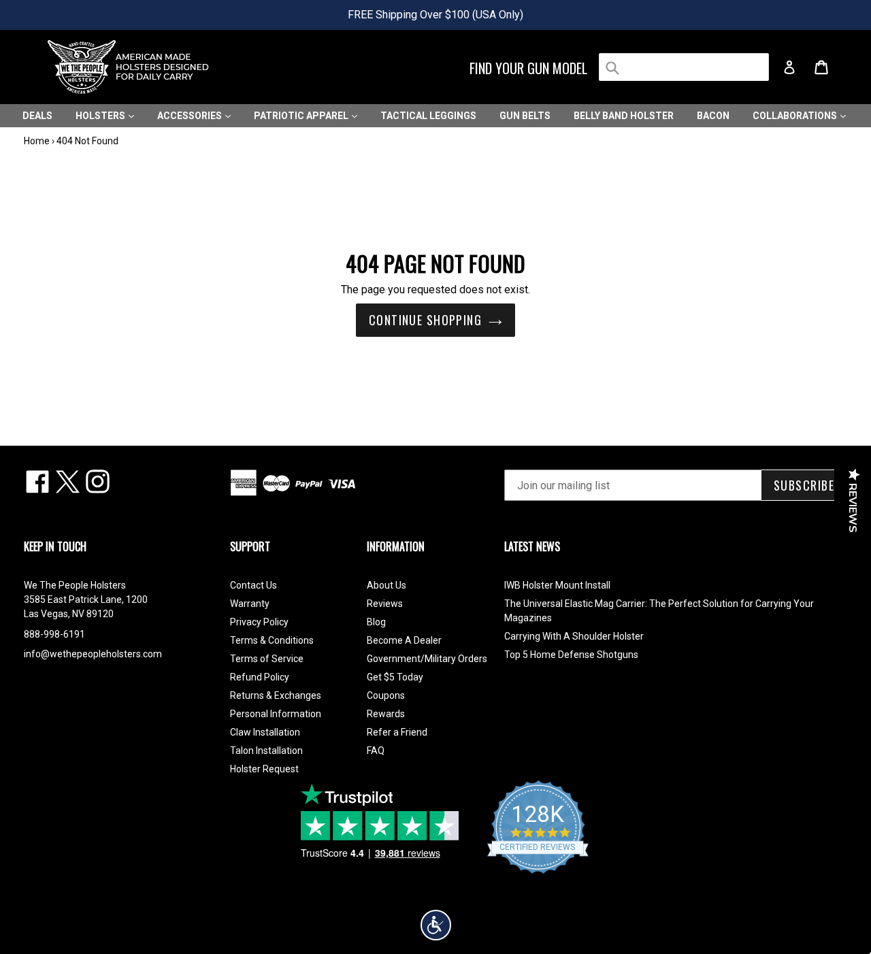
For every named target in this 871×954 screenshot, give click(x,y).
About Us (386, 585)
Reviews (385, 603)
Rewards (386, 713)
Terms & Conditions (272, 640)
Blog (376, 621)
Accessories (190, 115)
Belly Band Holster (624, 115)
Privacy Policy (259, 621)
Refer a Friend (397, 732)
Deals (37, 115)
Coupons (386, 695)
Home (37, 140)
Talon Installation (266, 750)
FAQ (375, 750)
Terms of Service (266, 658)
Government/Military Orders (427, 658)
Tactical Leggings (428, 115)
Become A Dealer (404, 640)
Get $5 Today (395, 677)
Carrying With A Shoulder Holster (574, 636)
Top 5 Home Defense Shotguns (571, 654)
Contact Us (253, 585)
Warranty (249, 603)
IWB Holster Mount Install (557, 585)
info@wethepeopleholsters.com (93, 653)
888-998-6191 (54, 634)
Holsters (101, 115)
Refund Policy (259, 677)
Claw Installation (265, 732)
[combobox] (684, 67)
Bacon (713, 115)
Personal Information (275, 713)
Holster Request (264, 768)
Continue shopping (425, 320)
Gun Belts (524, 115)
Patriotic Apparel (302, 115)
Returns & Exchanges (275, 695)
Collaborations (796, 115)
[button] (436, 925)
